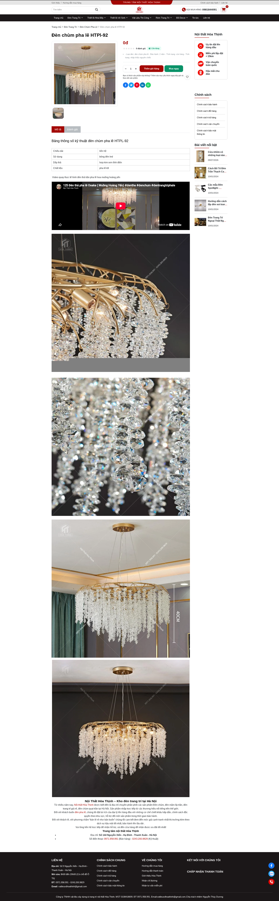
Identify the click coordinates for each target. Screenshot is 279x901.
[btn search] (96, 9)
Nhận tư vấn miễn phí (152, 885)
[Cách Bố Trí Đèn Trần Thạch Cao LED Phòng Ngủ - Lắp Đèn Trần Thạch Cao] (200, 172)
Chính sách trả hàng (206, 117)
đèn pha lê (80, 812)
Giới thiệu (56, 3)
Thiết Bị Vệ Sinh (117, 18)
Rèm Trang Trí (162, 18)
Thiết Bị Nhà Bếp (95, 18)
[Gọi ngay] (271, 882)
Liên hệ (224, 3)
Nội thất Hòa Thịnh (84, 805)
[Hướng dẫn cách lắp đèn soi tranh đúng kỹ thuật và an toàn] (200, 205)
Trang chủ (58, 18)
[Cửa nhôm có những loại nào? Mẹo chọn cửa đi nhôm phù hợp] (200, 156)
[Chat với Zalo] (271, 874)
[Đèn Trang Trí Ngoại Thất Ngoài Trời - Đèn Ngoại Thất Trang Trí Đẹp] (200, 222)
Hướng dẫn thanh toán (152, 871)
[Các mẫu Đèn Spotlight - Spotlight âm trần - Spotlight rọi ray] (200, 189)
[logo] (139, 9)
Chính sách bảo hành (209, 3)
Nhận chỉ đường (149, 880)
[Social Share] (125, 85)
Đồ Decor (180, 18)
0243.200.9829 (140, 839)
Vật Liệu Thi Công (140, 18)
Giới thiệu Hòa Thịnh (151, 875)
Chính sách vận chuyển (208, 124)
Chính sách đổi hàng (206, 111)
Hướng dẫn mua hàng (72, 3)
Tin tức (195, 18)
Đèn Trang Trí (74, 18)
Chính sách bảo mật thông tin (206, 132)
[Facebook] (271, 865)
